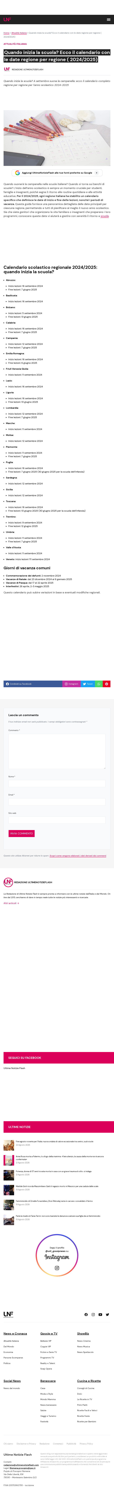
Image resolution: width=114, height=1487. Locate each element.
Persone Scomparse (13, 1357)
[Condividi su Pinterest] (106, 684)
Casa (42, 1388)
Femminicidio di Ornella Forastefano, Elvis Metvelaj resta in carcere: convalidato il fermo (54, 1201)
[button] (108, 19)
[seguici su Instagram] (93, 1315)
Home (6, 32)
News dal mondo (12, 1388)
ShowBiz (83, 1333)
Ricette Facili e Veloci (87, 1410)
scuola (105, 216)
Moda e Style (46, 1394)
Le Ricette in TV (84, 1399)
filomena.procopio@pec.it (22, 1468)
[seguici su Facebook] (86, 1315)
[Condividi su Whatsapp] (98, 684)
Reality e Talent (47, 1363)
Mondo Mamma (48, 1399)
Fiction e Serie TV (48, 1352)
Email (11, 795)
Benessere (48, 1381)
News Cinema (84, 1341)
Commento (14, 730)
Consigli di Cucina (85, 1388)
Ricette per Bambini (86, 1421)
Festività (44, 1421)
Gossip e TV (48, 1333)
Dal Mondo (9, 1346)
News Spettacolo (85, 1352)
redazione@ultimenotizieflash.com (21, 1465)
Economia (8, 1352)
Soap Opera (46, 1368)
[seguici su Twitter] (107, 1315)
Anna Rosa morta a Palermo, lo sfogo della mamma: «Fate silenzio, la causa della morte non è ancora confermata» (60, 1158)
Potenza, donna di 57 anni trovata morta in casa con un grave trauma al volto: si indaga (53, 1171)
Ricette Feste (83, 1416)
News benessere (48, 1405)
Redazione (44, 1443)
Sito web (12, 813)
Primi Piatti (82, 1405)
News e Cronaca (15, 1333)
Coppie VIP (45, 1346)
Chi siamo (8, 1443)
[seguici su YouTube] (100, 1315)
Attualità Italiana (19, 32)
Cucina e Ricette (89, 1381)
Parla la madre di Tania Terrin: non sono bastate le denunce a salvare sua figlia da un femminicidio (58, 1216)
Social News (12, 1381)
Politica (7, 1363)
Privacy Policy (86, 1443)
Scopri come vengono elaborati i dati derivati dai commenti (78, 855)
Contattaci (58, 1443)
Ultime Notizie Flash (14, 1068)
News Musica (83, 1346)
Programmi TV (47, 1357)
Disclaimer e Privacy (26, 1443)
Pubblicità (71, 1443)
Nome (11, 776)
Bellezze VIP (45, 1341)
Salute (43, 1410)
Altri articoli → (11, 903)
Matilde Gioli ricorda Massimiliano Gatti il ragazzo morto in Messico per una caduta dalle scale (57, 1186)
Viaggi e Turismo (48, 1416)
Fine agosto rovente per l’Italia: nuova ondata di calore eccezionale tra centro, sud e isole (54, 1141)
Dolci (79, 1394)
